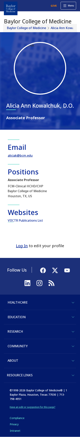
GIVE (54, 5)
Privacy (14, 424)
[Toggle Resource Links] (73, 375)
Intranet (15, 431)
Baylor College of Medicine (26, 28)
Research (15, 331)
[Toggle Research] (73, 332)
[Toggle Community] (73, 346)
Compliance (17, 418)
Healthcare (18, 302)
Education (17, 317)
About (13, 360)
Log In (22, 245)
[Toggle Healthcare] (73, 302)
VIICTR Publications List (25, 220)
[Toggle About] (73, 361)
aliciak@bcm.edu (20, 155)
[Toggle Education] (73, 317)
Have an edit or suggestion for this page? (32, 407)
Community (18, 346)
